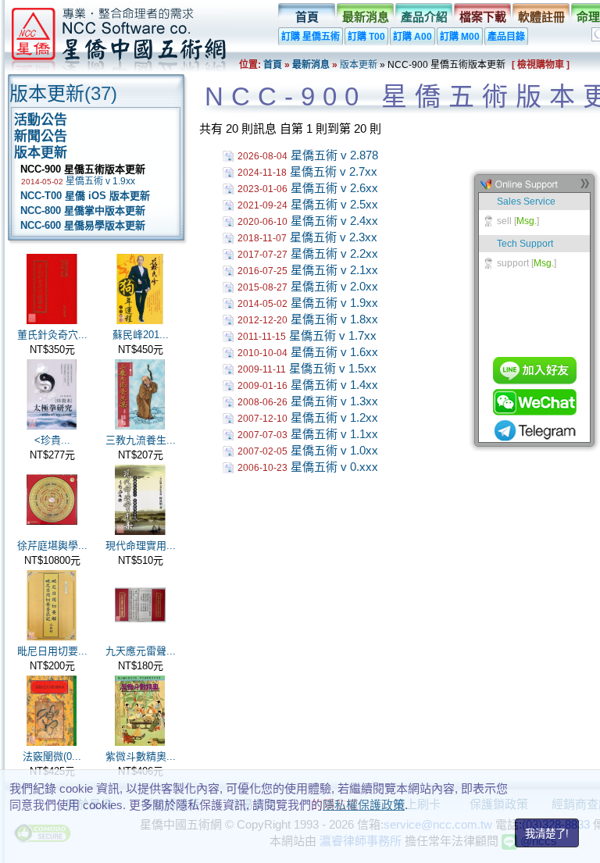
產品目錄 (506, 36)
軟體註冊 (541, 16)
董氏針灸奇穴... (52, 335)
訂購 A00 (412, 36)
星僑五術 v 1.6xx (334, 351)
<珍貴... (52, 440)
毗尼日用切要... (52, 651)
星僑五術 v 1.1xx (334, 433)
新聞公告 (40, 136)
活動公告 (40, 119)
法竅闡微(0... (52, 756)
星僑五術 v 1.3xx (334, 401)
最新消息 (365, 16)
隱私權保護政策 (364, 804)
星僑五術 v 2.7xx (333, 171)
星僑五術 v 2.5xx (334, 204)
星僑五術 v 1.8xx (334, 319)
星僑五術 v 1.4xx (334, 384)
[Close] (584, 187)
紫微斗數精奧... (140, 756)
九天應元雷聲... (140, 651)
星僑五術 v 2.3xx (333, 237)
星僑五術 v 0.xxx (334, 466)
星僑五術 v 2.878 (334, 155)
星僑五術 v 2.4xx (334, 220)
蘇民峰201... (140, 335)
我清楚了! (547, 834)
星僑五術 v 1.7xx (333, 335)
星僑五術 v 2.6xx (334, 187)
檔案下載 (482, 16)
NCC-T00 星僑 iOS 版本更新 (82, 195)
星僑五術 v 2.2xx (334, 253)
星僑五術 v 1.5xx (333, 368)
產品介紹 (424, 16)
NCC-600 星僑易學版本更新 (79, 225)
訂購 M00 (460, 36)
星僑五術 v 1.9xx (100, 181)
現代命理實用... (140, 545)
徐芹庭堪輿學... (52, 545)
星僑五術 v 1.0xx (334, 450)
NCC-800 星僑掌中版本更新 (79, 210)
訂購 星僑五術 (310, 36)
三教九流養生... (140, 440)
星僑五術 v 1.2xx (334, 417)
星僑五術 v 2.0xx (334, 286)
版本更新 (358, 64)
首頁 (307, 16)
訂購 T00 (366, 36)
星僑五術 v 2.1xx (334, 269)
